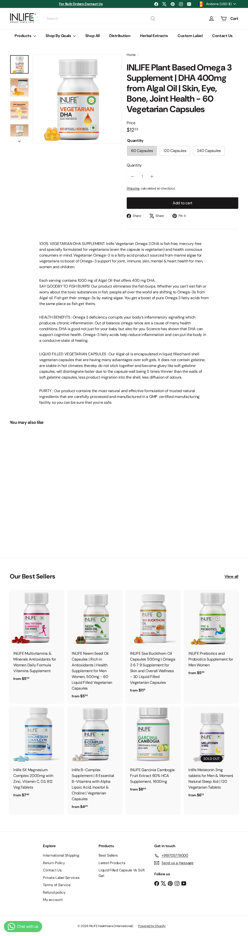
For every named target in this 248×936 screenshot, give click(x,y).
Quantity (134, 165)
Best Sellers (108, 855)
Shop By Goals (59, 35)
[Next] (19, 140)
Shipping (133, 188)
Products (23, 35)
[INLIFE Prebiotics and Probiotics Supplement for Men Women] (212, 635)
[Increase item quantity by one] (152, 176)
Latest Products (112, 862)
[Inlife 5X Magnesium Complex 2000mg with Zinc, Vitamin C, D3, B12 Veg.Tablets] (36, 754)
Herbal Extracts (154, 35)
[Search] (153, 18)
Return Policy (54, 862)
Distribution (119, 35)
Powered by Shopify (152, 926)
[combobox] (101, 18)
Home (131, 55)
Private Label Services (61, 877)
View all (231, 576)
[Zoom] (77, 99)
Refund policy (54, 892)
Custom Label (190, 35)
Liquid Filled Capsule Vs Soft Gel (122, 873)
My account (53, 899)
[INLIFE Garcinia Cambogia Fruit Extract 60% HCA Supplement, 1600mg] (153, 751)
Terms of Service (57, 885)
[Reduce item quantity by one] (132, 176)
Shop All (92, 35)
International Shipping (61, 855)
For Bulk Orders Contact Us (81, 4)
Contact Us (222, 35)
